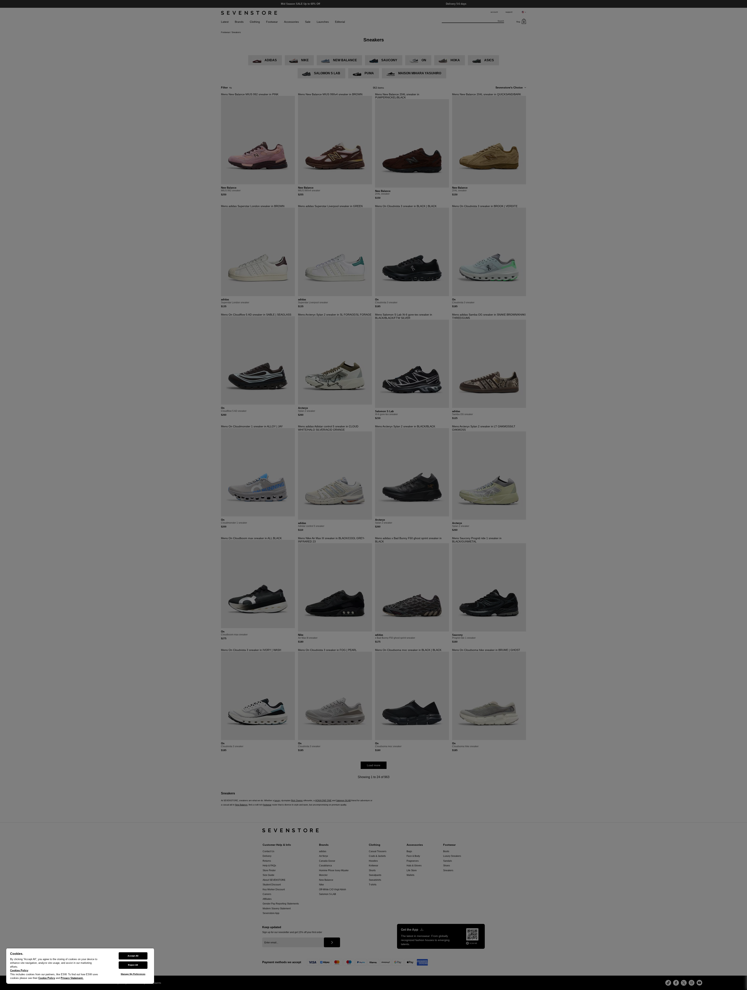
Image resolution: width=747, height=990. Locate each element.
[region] (80, 966)
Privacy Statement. (72, 978)
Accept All (133, 956)
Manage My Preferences (133, 974)
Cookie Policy (46, 978)
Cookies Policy (19, 970)
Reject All (133, 965)
